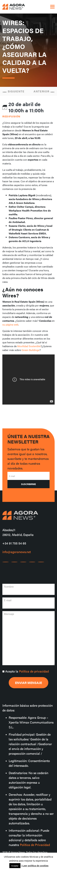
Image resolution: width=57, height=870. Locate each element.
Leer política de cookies (35, 865)
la (27, 671)
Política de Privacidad (35, 844)
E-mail (12, 476)
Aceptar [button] (15, 865)
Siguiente (16, 91)
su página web (10, 324)
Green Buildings (30, 350)
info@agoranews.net (16, 551)
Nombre (9, 586)
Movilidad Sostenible (29, 346)
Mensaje (9, 614)
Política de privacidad (34, 671)
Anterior (42, 91)
